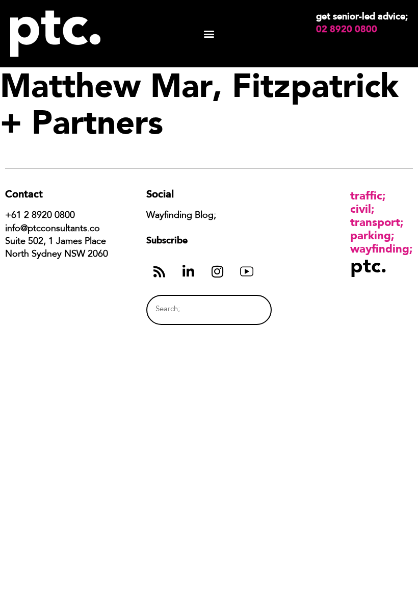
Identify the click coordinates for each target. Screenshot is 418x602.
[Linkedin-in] (188, 271)
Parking (370, 235)
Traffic (366, 195)
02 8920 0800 (346, 29)
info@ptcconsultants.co (52, 229)
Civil (360, 208)
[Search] (245, 310)
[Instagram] (217, 271)
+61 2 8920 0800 (40, 215)
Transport (375, 222)
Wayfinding (379, 248)
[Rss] (159, 271)
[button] (209, 34)
